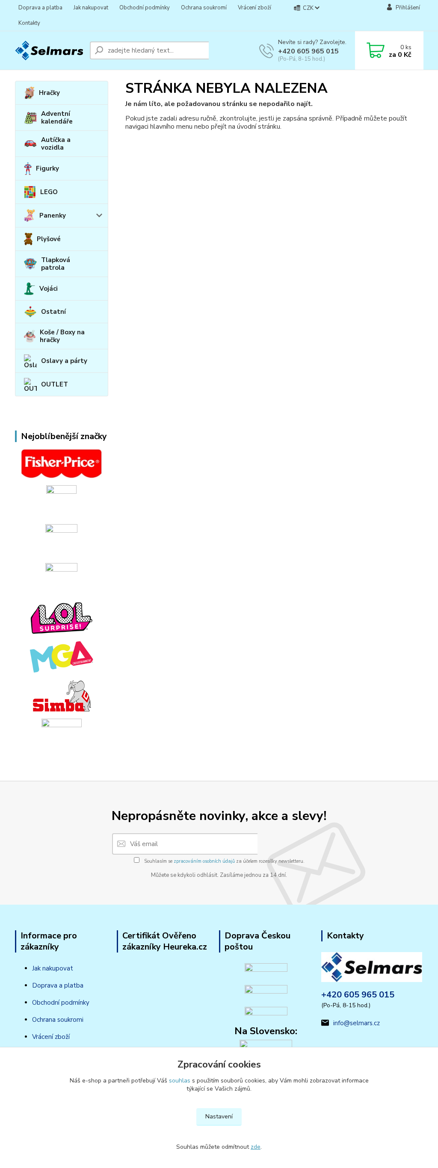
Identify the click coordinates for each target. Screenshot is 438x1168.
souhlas (179, 1081)
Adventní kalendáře (57, 117)
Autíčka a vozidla (56, 144)
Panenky (52, 215)
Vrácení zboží (254, 8)
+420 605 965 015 (308, 51)
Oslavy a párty (64, 361)
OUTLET (54, 384)
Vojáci (48, 288)
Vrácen (42, 1036)
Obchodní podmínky (144, 8)
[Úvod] (49, 51)
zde (255, 1147)
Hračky (49, 92)
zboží (61, 1036)
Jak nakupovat (91, 8)
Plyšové (49, 239)
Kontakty (29, 23)
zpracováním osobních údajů (204, 861)
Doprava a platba (40, 8)
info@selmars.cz (356, 1023)
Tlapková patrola (55, 264)
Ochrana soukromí (204, 8)
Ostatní (53, 311)
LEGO (49, 192)
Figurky (47, 168)
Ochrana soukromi (57, 1019)
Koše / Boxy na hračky (62, 336)
